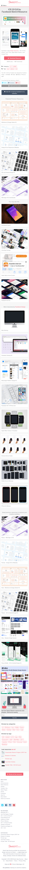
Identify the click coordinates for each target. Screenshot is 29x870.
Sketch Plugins (4, 790)
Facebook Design (20, 307)
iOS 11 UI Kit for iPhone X (6, 816)
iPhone (10, 742)
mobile (14, 66)
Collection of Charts (5, 819)
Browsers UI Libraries (10, 755)
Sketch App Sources (18, 859)
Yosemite (4, 742)
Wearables (16, 739)
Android (7, 737)
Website (19, 74)
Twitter (13, 74)
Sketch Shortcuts (4, 784)
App (16, 737)
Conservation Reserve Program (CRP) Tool (15, 752)
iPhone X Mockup (4, 821)
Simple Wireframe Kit (5, 817)
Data (11, 739)
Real (14, 729)
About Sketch (4, 796)
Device (22, 727)
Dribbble (8, 74)
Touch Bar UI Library (10, 762)
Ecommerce (5, 739)
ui (10, 66)
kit (16, 69)
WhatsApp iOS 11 (4, 812)
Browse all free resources (15, 774)
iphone (12, 69)
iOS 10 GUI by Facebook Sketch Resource (14, 10)
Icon (13, 727)
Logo (22, 729)
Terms (15, 860)
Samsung (19, 742)
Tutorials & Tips (4, 788)
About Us (3, 795)
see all (13, 749)
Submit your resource (5, 798)
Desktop (9, 729)
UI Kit (12, 737)
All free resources (4, 783)
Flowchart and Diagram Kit (6, 826)
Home (2, 781)
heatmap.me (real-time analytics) (18, 867)
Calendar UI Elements (5, 824)
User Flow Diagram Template (7, 814)
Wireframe (7, 727)
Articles (2, 791)
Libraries (2, 786)
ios (8, 69)
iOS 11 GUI (3, 828)
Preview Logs (8, 758)
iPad (14, 742)
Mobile (17, 727)
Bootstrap (4, 744)
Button (3, 729)
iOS (3, 737)
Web (20, 737)
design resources (14, 50)
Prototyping (3, 793)
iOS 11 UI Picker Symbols (6, 822)
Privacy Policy (22, 860)
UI (2, 727)
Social (24, 742)
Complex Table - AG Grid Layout (13, 765)
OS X (22, 739)
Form (18, 729)
